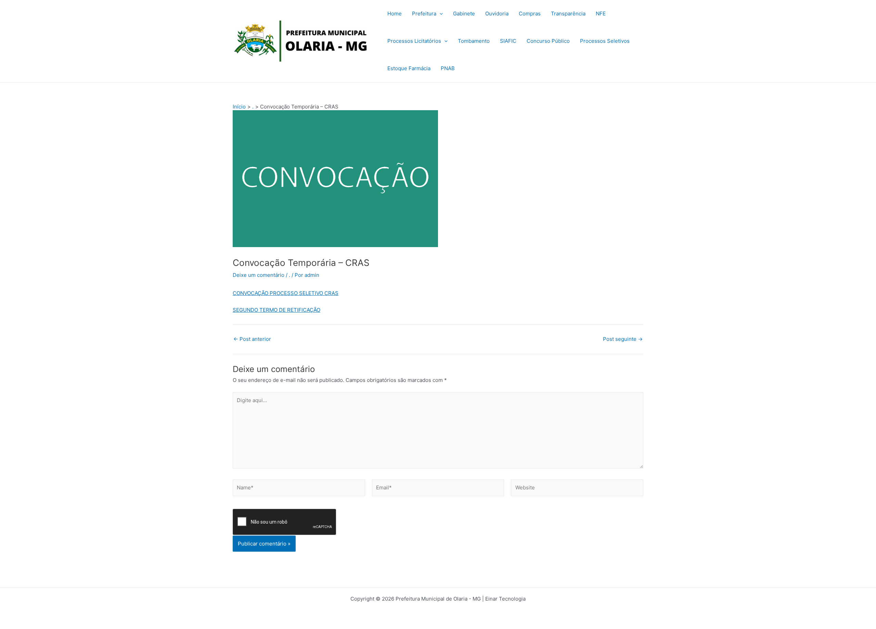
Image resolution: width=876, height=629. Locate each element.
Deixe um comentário (258, 275)
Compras (530, 13)
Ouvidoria (496, 13)
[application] (439, 13)
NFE (601, 13)
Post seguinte (623, 339)
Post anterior (252, 339)
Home (394, 13)
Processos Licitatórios (414, 41)
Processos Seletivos (605, 41)
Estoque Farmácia (408, 68)
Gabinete (464, 13)
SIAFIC (508, 41)
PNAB (448, 68)
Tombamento (474, 41)
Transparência (568, 13)
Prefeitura (424, 13)
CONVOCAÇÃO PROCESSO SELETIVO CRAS (285, 293)
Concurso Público (548, 41)
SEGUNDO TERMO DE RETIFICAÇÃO (276, 310)
